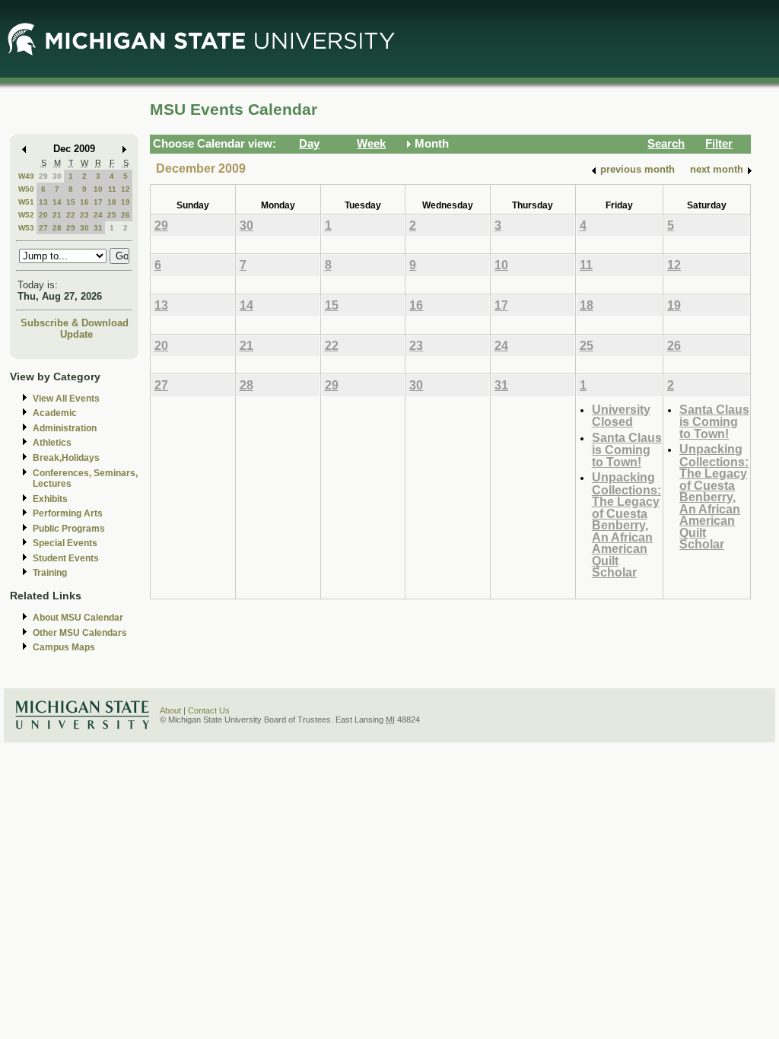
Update (76, 334)
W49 (26, 176)
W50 (26, 189)
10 (98, 189)
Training (50, 572)
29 (43, 176)
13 (43, 202)
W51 (26, 202)
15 (70, 202)
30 (57, 176)
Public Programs (69, 528)
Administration (65, 428)
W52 (26, 215)
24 (98, 215)
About (170, 710)
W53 (26, 228)
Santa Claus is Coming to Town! (627, 450)
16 (84, 202)
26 (125, 215)
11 (112, 189)
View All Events (66, 398)
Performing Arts (68, 513)
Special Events (65, 543)
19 (125, 202)
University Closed (621, 415)
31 (98, 228)
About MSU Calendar (78, 617)
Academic (55, 413)
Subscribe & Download (75, 323)
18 (111, 202)
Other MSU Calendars (80, 633)
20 (43, 215)
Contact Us (209, 710)
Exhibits (50, 499)
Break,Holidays (66, 458)
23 (84, 215)
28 (57, 228)
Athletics (52, 442)
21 (57, 215)
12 (125, 189)
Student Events (66, 558)
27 (43, 228)
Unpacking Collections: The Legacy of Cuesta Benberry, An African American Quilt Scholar (626, 524)
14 (57, 202)
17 (98, 202)
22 (70, 215)
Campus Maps (64, 647)
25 (111, 215)
